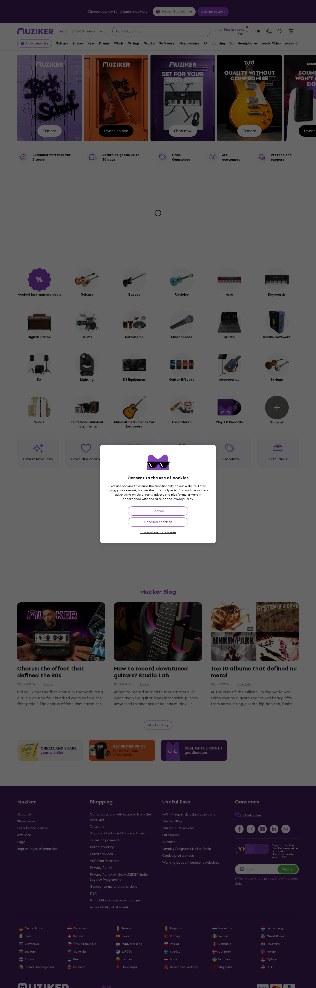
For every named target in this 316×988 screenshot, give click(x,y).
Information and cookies (158, 532)
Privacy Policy (183, 498)
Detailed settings (158, 522)
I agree (158, 511)
